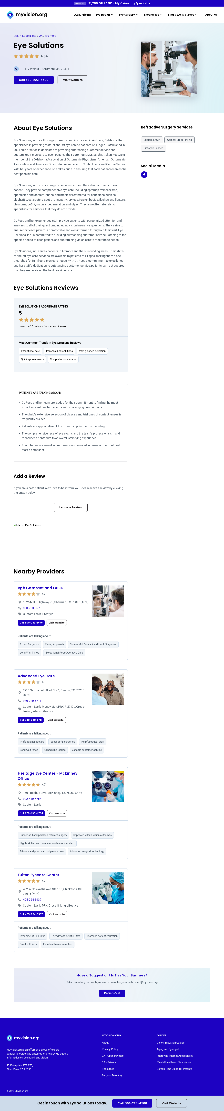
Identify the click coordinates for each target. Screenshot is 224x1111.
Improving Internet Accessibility (175, 1055)
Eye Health (103, 15)
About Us (211, 15)
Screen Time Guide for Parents (174, 1068)
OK (41, 35)
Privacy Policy (110, 1049)
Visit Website (171, 1103)
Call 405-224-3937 (31, 914)
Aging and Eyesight (168, 1049)
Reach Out (112, 993)
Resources (108, 1068)
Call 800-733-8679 (31, 622)
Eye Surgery (127, 15)
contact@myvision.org (145, 982)
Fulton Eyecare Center (38, 875)
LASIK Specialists (25, 35)
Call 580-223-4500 (132, 1103)
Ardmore (50, 35)
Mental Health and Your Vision (174, 1062)
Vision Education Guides (170, 1042)
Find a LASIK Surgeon (182, 15)
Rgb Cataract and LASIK (40, 588)
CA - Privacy (109, 1062)
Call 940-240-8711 (31, 720)
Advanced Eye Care (36, 676)
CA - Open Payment (113, 1055)
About (105, 1042)
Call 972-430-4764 (31, 813)
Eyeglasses (151, 15)
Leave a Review (70, 507)
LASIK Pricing (82, 15)
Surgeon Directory (112, 1075)
